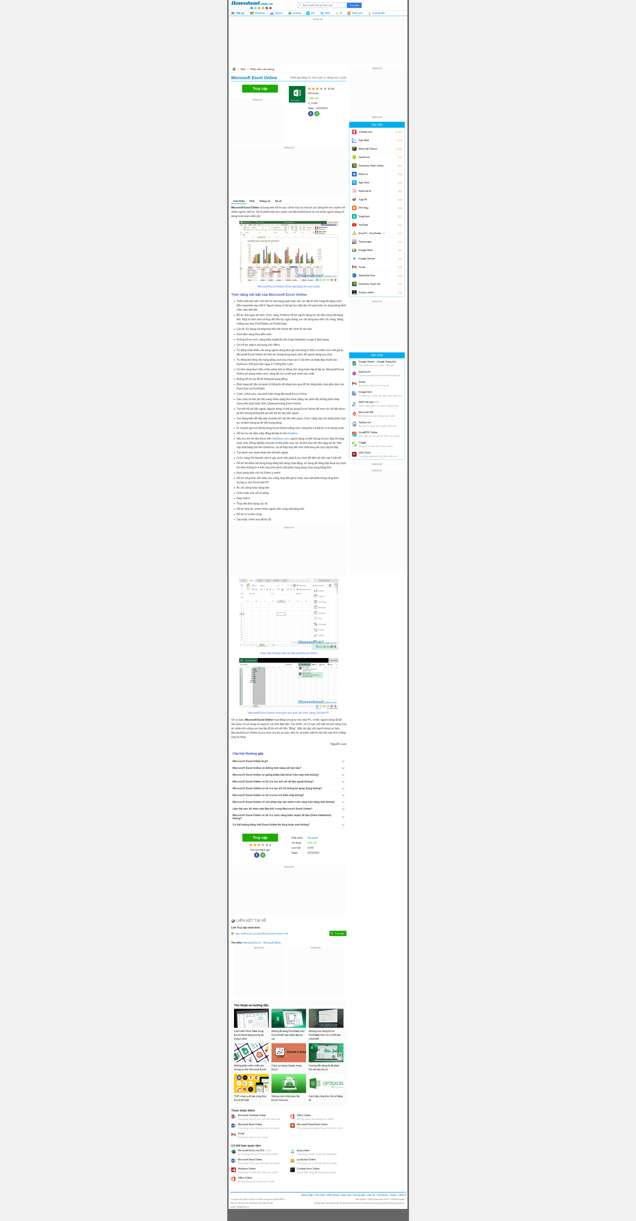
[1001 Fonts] (354, 454)
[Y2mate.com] (354, 132)
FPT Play (364, 207)
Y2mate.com (365, 131)
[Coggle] (354, 444)
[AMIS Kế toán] (354, 403)
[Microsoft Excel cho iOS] (233, 1151)
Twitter (393, 1194)
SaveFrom (364, 157)
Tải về (278, 201)
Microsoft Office (272, 942)
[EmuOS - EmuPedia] (354, 233)
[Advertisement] (318, 44)
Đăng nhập (307, 1194)
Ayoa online (303, 1150)
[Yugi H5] (354, 199)
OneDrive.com (280, 438)
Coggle (362, 442)
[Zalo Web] (354, 140)
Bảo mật (346, 1194)
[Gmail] (233, 1134)
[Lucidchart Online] (292, 1160)
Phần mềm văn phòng (262, 69)
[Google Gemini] (354, 258)
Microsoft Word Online (250, 1124)
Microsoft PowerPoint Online (312, 1124)
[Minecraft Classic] (354, 148)
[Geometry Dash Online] (354, 165)
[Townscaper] (354, 241)
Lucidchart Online (306, 1159)
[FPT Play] (354, 208)
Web (243, 69)
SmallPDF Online (368, 432)
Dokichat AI (365, 191)
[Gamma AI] (354, 373)
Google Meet (365, 250)
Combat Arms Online (308, 1168)
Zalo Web (364, 140)
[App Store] (354, 182)
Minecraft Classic (368, 148)
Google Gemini (367, 258)
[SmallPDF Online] (354, 434)
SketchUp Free (367, 275)
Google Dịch (365, 391)
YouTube (363, 224)
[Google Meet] (354, 250)
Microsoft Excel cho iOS (254, 1150)
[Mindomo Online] (233, 1169)
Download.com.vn (234, 69)
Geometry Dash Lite (369, 283)
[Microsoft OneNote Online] (233, 1116)
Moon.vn (363, 174)
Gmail (241, 1133)
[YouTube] (354, 224)
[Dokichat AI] (354, 191)
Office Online (304, 1115)
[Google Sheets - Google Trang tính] (354, 363)
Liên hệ (371, 1194)
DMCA (402, 1194)
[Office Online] (292, 1116)
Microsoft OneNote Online (252, 1115)
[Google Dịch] (354, 393)
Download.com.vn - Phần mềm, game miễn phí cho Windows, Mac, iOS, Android (252, 5)
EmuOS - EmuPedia (372, 233)
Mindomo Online (247, 1168)
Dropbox (292, 433)
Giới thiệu (320, 1194)
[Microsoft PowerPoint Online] (292, 1125)
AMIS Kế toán (369, 402)
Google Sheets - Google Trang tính (377, 361)
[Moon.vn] (354, 174)
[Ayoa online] (292, 1151)
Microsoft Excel (251, 942)
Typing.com (365, 422)
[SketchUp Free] (354, 275)
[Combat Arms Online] (292, 1169)
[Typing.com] (354, 424)
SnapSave (364, 216)
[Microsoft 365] (354, 414)
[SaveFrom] (354, 157)
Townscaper (365, 241)
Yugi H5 (363, 199)
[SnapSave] (354, 216)
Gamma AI (364, 371)
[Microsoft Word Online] (233, 1125)
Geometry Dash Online (371, 165)
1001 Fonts (365, 452)
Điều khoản (333, 1194)
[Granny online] (354, 292)
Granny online (366, 292)
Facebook (382, 1194)
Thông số (264, 201)
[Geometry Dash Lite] (354, 284)
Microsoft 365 (366, 412)
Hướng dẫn (359, 1194)
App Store (364, 182)
